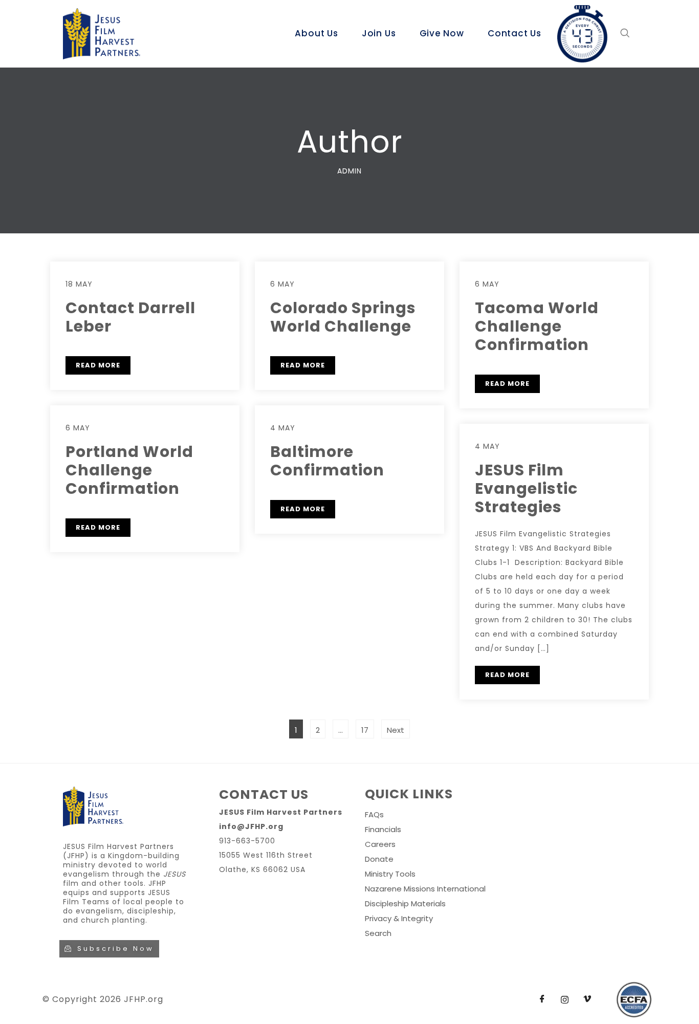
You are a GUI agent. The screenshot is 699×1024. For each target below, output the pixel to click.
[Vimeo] (587, 999)
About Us (316, 33)
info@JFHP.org (251, 826)
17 (367, 727)
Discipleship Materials (405, 903)
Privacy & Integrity (399, 918)
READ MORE (98, 365)
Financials (383, 829)
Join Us (379, 33)
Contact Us (514, 33)
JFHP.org (143, 999)
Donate (379, 859)
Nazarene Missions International (425, 888)
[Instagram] (564, 999)
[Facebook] (542, 999)
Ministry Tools (390, 873)
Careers (380, 844)
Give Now (442, 33)
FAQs (374, 814)
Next (395, 730)
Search (378, 933)
